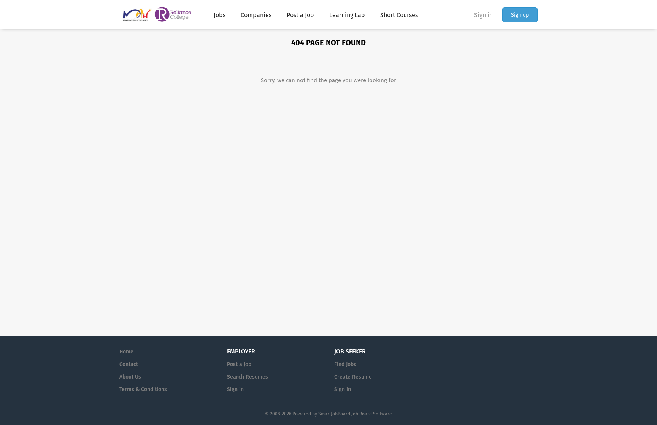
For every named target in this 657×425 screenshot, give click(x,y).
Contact (128, 364)
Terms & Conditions (143, 389)
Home (126, 352)
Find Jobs (345, 364)
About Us (130, 377)
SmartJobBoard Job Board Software (355, 414)
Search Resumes (247, 377)
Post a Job (239, 364)
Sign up (520, 15)
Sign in (483, 15)
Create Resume (353, 377)
